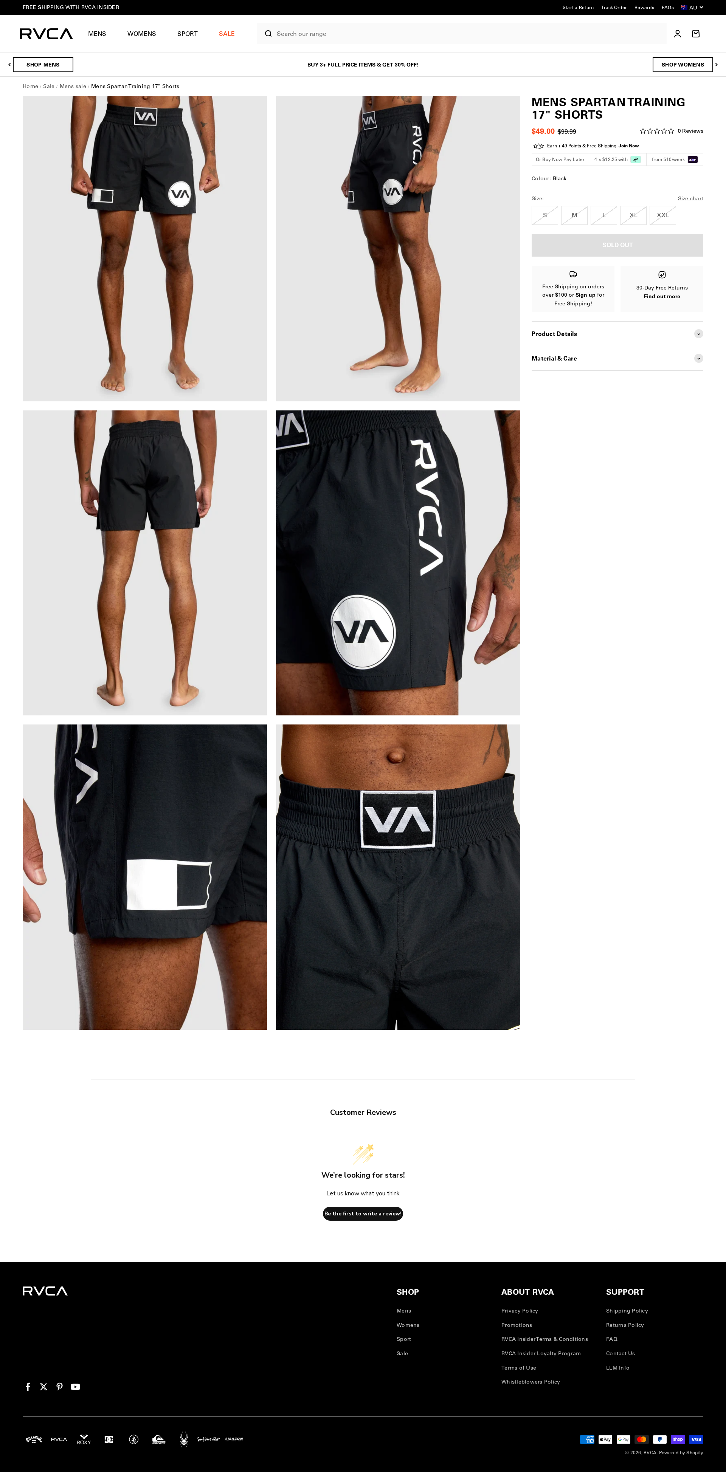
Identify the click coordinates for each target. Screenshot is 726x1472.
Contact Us (620, 1353)
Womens (141, 33)
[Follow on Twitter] (44, 1387)
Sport (187, 33)
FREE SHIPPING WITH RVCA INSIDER (71, 7)
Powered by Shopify (681, 1452)
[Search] (265, 33)
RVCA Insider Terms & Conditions (544, 1339)
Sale (402, 1353)
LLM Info (618, 1367)
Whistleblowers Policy (530, 1381)
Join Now (629, 146)
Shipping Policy (627, 1310)
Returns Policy (625, 1325)
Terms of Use (518, 1367)
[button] (100, 33)
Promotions (516, 1325)
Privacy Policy (519, 1310)
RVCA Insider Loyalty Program (541, 1353)
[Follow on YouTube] (75, 1387)
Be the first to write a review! (363, 1213)
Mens (97, 33)
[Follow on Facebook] (28, 1387)
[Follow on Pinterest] (59, 1387)
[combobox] (469, 33)
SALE (227, 33)
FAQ (611, 1339)
